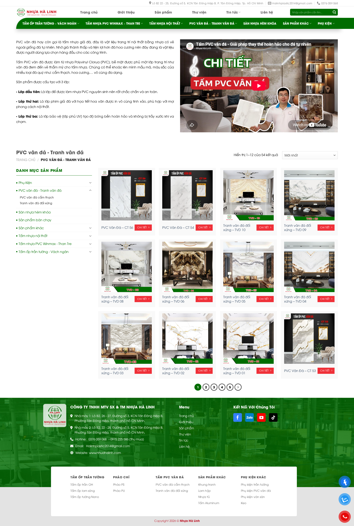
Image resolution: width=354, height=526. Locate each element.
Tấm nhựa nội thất (164, 23)
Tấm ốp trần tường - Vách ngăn (44, 251)
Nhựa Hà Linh (190, 520)
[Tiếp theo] (238, 387)
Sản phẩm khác (296, 23)
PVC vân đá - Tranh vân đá (40, 190)
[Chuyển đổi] (90, 182)
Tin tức (232, 12)
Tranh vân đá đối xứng (36, 203)
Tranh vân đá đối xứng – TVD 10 (236, 227)
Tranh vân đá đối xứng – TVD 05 (236, 299)
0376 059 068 (97, 439)
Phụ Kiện (325, 23)
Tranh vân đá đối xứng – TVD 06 (175, 299)
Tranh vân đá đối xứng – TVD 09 (297, 227)
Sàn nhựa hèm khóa (259, 23)
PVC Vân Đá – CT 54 (178, 227)
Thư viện (199, 12)
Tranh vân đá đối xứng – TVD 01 (236, 370)
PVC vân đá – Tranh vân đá (211, 23)
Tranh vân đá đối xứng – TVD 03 (114, 370)
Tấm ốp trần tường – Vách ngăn (49, 23)
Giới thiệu (126, 12)
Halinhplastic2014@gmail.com (108, 446)
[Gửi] (334, 12)
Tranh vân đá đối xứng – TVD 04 (297, 299)
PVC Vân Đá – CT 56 (117, 227)
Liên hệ (267, 12)
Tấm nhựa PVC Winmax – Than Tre (113, 23)
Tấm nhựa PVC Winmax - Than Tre (45, 243)
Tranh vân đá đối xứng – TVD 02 (175, 370)
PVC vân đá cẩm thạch (37, 197)
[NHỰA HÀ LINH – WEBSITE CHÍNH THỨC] (36, 12)
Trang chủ (89, 12)
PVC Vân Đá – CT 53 (300, 370)
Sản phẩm (163, 12)
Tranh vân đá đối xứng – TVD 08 (114, 299)
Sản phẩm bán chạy (35, 220)
